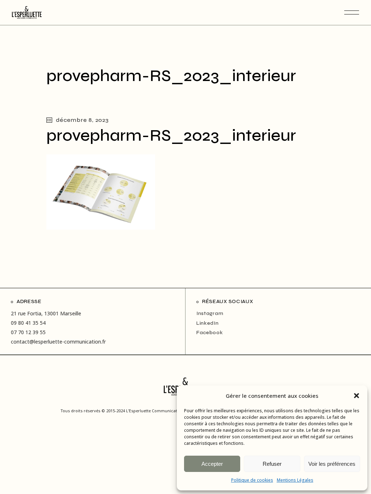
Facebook (209, 332)
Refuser (272, 464)
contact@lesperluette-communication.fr (58, 341)
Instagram (209, 313)
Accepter (212, 464)
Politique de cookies (252, 480)
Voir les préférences (331, 464)
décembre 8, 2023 (82, 119)
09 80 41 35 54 (28, 322)
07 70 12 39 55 (28, 332)
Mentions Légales (295, 480)
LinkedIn (207, 323)
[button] (356, 395)
